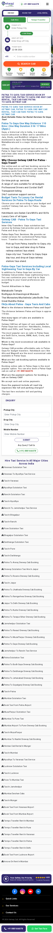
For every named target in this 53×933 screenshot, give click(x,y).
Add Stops (27, 33)
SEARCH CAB (28, 64)
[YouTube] (30, 891)
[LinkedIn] (38, 891)
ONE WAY (11, 13)
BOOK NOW (45, 84)
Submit (26, 440)
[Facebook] (14, 891)
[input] (30, 49)
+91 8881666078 (31, 4)
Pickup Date (17, 47)
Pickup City (16, 25)
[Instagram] (22, 891)
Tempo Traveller (38, 20)
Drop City (8, 420)
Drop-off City (17, 38)
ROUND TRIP (26, 13)
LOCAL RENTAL (42, 13)
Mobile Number (11, 429)
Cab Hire (14, 20)
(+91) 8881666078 (27, 451)
